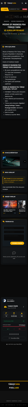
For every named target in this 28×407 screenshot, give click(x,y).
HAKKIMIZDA (14, 401)
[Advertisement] (14, 134)
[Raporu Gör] (24, 321)
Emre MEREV (10, 301)
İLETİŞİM (20, 401)
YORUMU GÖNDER (17, 243)
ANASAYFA (6, 21)
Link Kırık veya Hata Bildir (15, 344)
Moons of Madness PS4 (17, 21)
